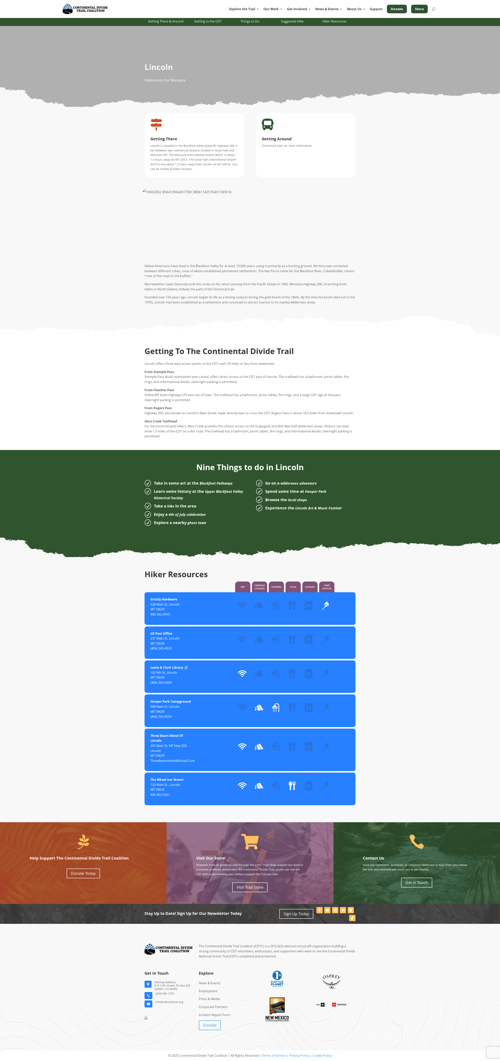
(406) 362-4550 (161, 716)
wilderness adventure (298, 483)
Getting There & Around (165, 21)
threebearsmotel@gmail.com (172, 761)
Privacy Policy (299, 1055)
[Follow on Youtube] (327, 910)
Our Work (271, 9)
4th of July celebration (187, 514)
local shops (297, 499)
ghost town (197, 522)
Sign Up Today (296, 913)
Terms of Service (274, 1055)
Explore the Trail (242, 9)
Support (376, 9)
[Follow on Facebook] (319, 910)
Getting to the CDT (207, 21)
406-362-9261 (160, 795)
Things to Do (250, 21)
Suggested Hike (292, 21)
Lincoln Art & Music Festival (318, 508)
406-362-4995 (160, 614)
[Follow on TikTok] (352, 918)
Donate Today (83, 873)
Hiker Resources (334, 21)
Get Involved (297, 9)
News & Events (327, 9)
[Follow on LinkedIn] (343, 910)
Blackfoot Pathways (216, 483)
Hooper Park (315, 491)
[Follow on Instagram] (335, 910)
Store (419, 9)
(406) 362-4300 (161, 682)
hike (170, 506)
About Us (354, 9)
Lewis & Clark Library (166, 667)
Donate (397, 9)
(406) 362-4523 (161, 648)
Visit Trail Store (250, 887)
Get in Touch (416, 882)
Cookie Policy (322, 1055)
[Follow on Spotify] (351, 910)
